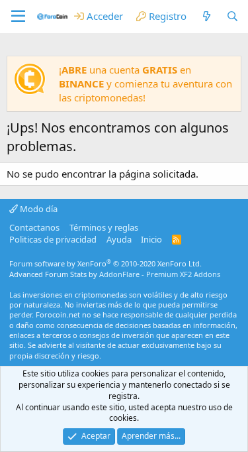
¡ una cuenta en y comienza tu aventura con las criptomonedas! (145, 83)
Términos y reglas (103, 227)
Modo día (38, 209)
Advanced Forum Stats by (114, 274)
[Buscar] (232, 16)
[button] (18, 16)
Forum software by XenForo (105, 263)
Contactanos (34, 227)
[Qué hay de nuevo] (206, 16)
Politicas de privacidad (53, 239)
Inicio (151, 239)
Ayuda (119, 239)
